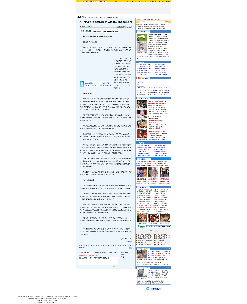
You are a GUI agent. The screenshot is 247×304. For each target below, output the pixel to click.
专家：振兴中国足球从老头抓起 (157, 137)
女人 (146, 1)
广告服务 (43, 296)
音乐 (156, 19)
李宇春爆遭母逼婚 (141, 181)
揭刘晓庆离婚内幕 (152, 179)
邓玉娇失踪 (149, 24)
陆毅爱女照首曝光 (164, 181)
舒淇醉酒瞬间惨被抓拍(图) (160, 197)
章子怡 (155, 54)
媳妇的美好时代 (160, 105)
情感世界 (150, 276)
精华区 (122, 254)
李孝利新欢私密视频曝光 (160, 203)
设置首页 (20, 296)
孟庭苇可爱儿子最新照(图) (160, 205)
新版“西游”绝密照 (141, 223)
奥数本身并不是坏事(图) (160, 50)
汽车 (135, 1)
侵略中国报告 (161, 28)
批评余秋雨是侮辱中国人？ (161, 42)
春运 (158, 54)
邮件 (156, 1)
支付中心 (32, 296)
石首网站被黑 (139, 26)
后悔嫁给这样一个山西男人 (160, 276)
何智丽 (140, 56)
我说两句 (168, 1)
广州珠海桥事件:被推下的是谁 (161, 44)
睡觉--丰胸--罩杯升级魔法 (144, 72)
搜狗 (105, 1)
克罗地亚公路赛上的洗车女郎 (162, 253)
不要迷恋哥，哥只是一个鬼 (160, 270)
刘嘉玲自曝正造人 (152, 183)
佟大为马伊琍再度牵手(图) (160, 192)
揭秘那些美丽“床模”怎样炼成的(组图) (152, 262)
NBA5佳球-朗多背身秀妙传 (155, 135)
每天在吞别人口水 (141, 278)
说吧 (163, 19)
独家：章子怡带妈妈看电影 (161, 190)
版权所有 (64, 298)
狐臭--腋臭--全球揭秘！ (161, 65)
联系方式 (54, 296)
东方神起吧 (162, 92)
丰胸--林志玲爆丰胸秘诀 (143, 145)
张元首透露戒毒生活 (161, 211)
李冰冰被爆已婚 (153, 178)
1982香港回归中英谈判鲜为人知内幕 (158, 113)
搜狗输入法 (26, 296)
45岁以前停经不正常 (160, 149)
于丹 (155, 56)
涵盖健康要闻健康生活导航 (162, 68)
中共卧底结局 (148, 28)
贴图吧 (139, 95)
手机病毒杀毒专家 (145, 165)
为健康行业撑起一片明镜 (143, 155)
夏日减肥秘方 (154, 26)
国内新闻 (96, 17)
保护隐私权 (61, 296)
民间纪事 (150, 257)
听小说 (138, 163)
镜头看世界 (151, 251)
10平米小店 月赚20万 (160, 72)
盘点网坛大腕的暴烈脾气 (143, 201)
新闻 (145, 19)
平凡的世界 (158, 163)
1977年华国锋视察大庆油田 (161, 40)
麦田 (155, 105)
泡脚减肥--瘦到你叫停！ (161, 153)
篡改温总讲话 (147, 26)
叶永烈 (144, 56)
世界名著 (152, 163)
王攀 (150, 52)
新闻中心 (90, 17)
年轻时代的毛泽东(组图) (160, 36)
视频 (149, 1)
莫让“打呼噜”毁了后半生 (143, 66)
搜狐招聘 (38, 296)
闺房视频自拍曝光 (141, 119)
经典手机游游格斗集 (155, 165)
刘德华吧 (150, 92)
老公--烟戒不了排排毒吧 (161, 74)
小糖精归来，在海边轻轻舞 (160, 278)
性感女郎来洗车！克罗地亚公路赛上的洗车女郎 (155, 264)
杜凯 (138, 84)
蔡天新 (150, 50)
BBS (163, 1)
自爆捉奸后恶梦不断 (142, 129)
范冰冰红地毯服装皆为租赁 (144, 195)
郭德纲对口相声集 (145, 161)
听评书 (138, 161)
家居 (142, 1)
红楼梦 (165, 161)
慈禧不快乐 (155, 28)
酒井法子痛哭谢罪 (165, 223)
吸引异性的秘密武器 (160, 147)
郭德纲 (162, 54)
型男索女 (150, 278)
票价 (164, 56)
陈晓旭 (158, 56)
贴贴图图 (150, 272)
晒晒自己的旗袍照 (146, 283)
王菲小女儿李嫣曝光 (153, 223)
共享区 (138, 165)
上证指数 (139, 90)
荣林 (150, 44)
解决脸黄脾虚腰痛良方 (160, 151)
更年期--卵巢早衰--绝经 (161, 66)
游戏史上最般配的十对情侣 (161, 209)
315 (165, 54)
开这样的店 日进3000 (143, 149)
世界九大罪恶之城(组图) (160, 201)
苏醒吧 (139, 92)
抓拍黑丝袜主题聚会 (142, 259)
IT (132, 1)
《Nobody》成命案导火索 (144, 205)
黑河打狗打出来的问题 (159, 257)
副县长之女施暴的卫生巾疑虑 (160, 52)
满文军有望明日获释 (154, 118)
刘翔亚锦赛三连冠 (142, 139)
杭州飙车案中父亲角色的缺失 (160, 48)
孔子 (166, 56)
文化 (161, 56)
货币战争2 (164, 163)
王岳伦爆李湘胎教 (143, 213)
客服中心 (49, 296)
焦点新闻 (150, 270)
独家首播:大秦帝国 (153, 101)
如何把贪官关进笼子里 (160, 46)
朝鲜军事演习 (155, 24)
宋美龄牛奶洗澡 (140, 28)
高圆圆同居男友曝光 (142, 52)
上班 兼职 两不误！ (142, 151)
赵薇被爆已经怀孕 (141, 179)
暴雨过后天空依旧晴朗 (157, 283)
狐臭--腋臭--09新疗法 (160, 155)
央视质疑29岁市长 (141, 24)
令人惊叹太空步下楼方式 (162, 213)
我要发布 (131, 248)
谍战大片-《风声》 (142, 109)
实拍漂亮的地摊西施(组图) (160, 199)
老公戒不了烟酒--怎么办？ (144, 68)
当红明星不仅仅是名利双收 (160, 274)
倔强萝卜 (151, 105)
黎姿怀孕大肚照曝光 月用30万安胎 (158, 124)
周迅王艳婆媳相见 (152, 181)
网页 (148, 19)
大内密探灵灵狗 (153, 107)
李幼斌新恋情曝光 (164, 179)
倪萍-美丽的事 (161, 107)
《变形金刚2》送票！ (144, 211)
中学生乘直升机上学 (142, 42)
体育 (119, 1)
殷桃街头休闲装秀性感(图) (144, 194)
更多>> (168, 32)
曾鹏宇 (150, 38)
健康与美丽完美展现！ (143, 153)
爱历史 (150, 36)
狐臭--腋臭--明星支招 (142, 70)
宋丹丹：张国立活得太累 (155, 116)
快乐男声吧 (162, 90)
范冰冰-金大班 (162, 101)
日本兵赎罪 (162, 24)
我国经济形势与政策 (105, 17)
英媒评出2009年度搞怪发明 (160, 272)
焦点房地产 (100, 1)
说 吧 (146, 78)
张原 (150, 48)
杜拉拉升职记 (153, 161)
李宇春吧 (150, 90)
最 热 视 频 (144, 98)
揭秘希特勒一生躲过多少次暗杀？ (157, 111)
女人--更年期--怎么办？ (143, 74)
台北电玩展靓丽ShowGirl (143, 209)
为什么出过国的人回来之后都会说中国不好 (153, 281)
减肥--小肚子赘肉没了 (160, 145)
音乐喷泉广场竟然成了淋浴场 (162, 251)
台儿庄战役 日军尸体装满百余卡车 (157, 109)
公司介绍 (74, 296)
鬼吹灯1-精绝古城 (145, 163)
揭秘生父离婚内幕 (164, 178)
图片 (159, 19)
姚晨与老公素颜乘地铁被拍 (144, 197)
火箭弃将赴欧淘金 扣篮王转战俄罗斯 (158, 133)
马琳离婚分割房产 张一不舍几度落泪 (158, 139)
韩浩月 (150, 42)
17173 (95, 1)
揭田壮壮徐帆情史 (141, 178)
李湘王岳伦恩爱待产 (154, 122)
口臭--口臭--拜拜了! (160, 70)
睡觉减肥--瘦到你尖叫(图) (144, 65)
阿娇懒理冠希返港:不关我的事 (156, 126)
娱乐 (125, 1)
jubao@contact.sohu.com (50, 302)
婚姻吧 (150, 95)
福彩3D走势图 (164, 165)
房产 (139, 1)
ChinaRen (91, 1)
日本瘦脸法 (161, 26)
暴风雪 (151, 56)
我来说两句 (120, 27)
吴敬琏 (148, 56)
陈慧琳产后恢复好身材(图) (144, 192)
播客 (153, 1)
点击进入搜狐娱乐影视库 (160, 207)
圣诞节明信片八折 (141, 183)
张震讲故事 (160, 161)
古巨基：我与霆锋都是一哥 (156, 128)
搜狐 (87, 1)
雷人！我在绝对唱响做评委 (161, 38)
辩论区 (122, 257)
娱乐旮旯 (150, 274)
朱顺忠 (150, 46)
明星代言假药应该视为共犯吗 (160, 259)
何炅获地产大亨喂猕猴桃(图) (144, 190)
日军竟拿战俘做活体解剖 (143, 199)
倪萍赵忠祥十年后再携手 (160, 194)
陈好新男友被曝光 (164, 183)
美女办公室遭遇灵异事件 (143, 203)
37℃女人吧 (162, 95)
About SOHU (68, 296)
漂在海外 (139, 281)
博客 (160, 1)
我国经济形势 (114, 17)
